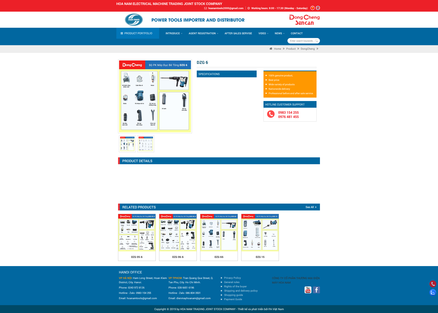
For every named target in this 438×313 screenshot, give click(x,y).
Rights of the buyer (235, 286)
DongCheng (308, 48)
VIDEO (262, 33)
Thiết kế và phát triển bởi (253, 309)
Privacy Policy (232, 277)
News (278, 33)
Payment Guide (233, 299)
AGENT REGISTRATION (202, 33)
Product (291, 48)
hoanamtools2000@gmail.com (225, 8)
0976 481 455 (288, 117)
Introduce (173, 33)
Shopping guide (233, 295)
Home (277, 48)
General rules (232, 282)
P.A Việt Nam (276, 309)
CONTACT (297, 33)
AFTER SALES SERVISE (238, 33)
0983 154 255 (288, 112)
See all (310, 207)
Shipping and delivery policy (241, 290)
